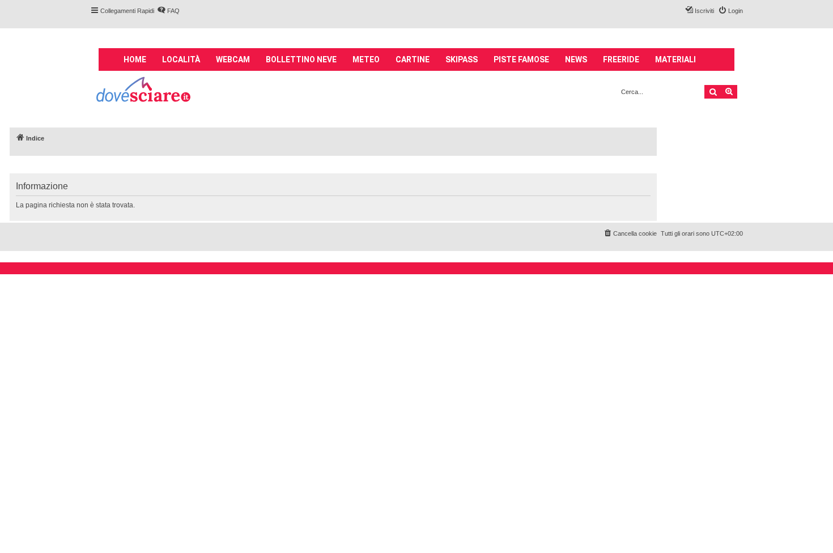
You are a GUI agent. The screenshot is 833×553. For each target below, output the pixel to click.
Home (135, 59)
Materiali (675, 59)
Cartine (413, 59)
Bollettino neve (301, 59)
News (576, 59)
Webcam (233, 59)
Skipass (461, 59)
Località (181, 59)
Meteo (366, 59)
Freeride (621, 59)
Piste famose (521, 59)
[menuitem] (168, 11)
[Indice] (144, 91)
